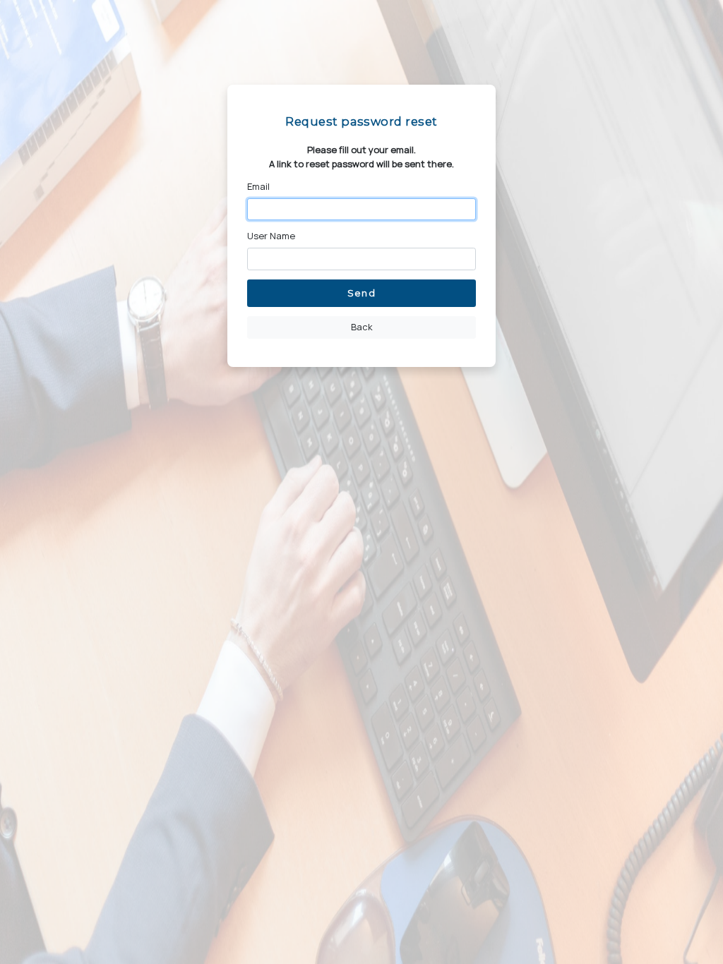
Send (361, 293)
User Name (271, 235)
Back (362, 326)
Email (258, 186)
